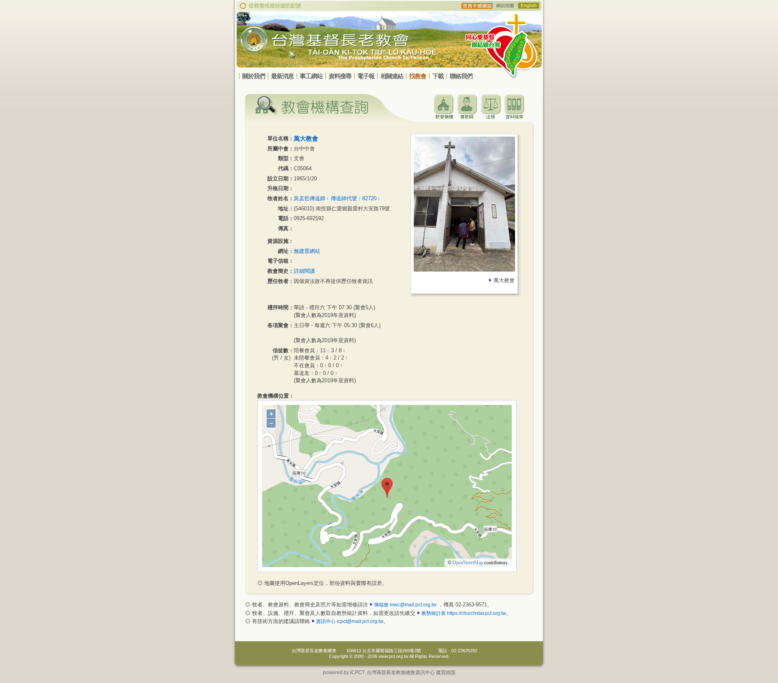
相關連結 (391, 76)
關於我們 (253, 76)
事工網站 (311, 76)
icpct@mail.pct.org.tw (360, 621)
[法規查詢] (491, 116)
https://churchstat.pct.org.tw (476, 613)
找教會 (417, 76)
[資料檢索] (514, 116)
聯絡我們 (461, 76)
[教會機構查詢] (444, 116)
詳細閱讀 (304, 271)
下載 (438, 76)
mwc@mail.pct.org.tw (413, 605)
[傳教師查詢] (467, 116)
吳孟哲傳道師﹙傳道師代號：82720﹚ (338, 198)
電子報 (365, 76)
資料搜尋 (340, 76)
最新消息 (282, 76)
